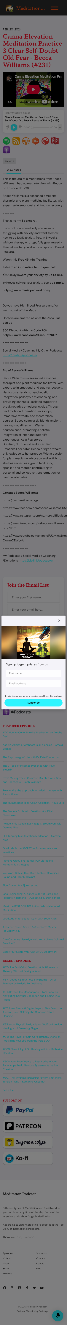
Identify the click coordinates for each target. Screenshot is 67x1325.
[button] (59, 621)
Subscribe (33, 702)
